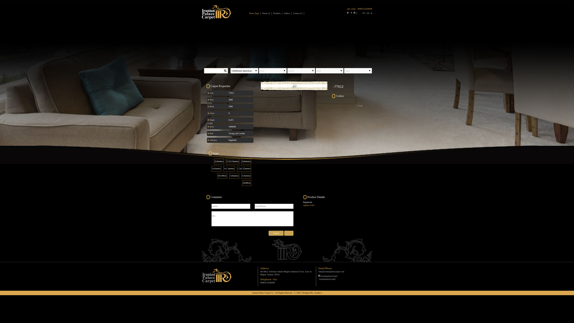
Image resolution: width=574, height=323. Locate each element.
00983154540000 (365, 9)
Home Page (254, 13)
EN (363, 13)
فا (371, 13)
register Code (308, 205)
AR (368, 13)
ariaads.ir (318, 293)
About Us (266, 13)
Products (277, 13)
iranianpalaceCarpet (328, 276)
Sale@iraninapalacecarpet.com (331, 272)
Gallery (287, 13)
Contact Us (297, 13)
